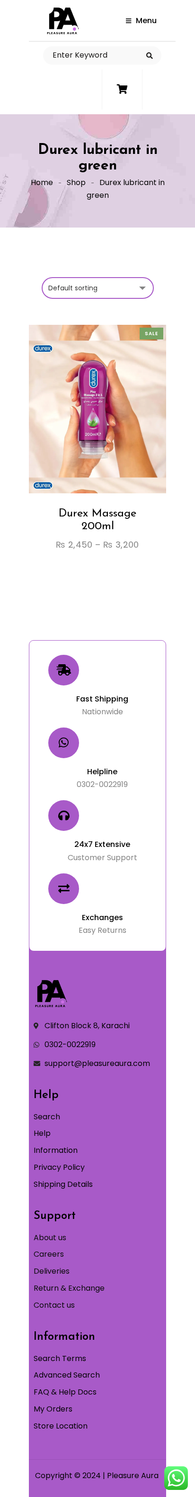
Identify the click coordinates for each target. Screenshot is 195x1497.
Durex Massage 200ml (97, 520)
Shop (76, 182)
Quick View (124, 432)
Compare (106, 432)
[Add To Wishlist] (89, 432)
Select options (71, 432)
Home (42, 182)
